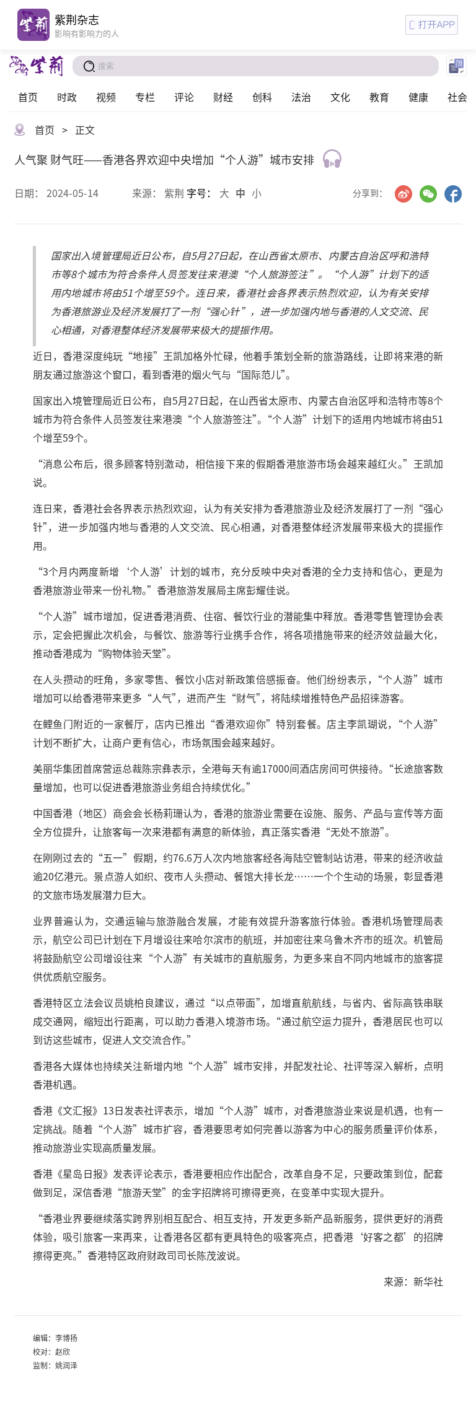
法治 (301, 96)
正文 (85, 129)
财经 (223, 96)
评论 (184, 96)
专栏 (145, 96)
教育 (379, 96)
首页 (28, 96)
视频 (106, 96)
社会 (457, 96)
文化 (340, 96)
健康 (418, 96)
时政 (67, 96)
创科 (262, 96)
